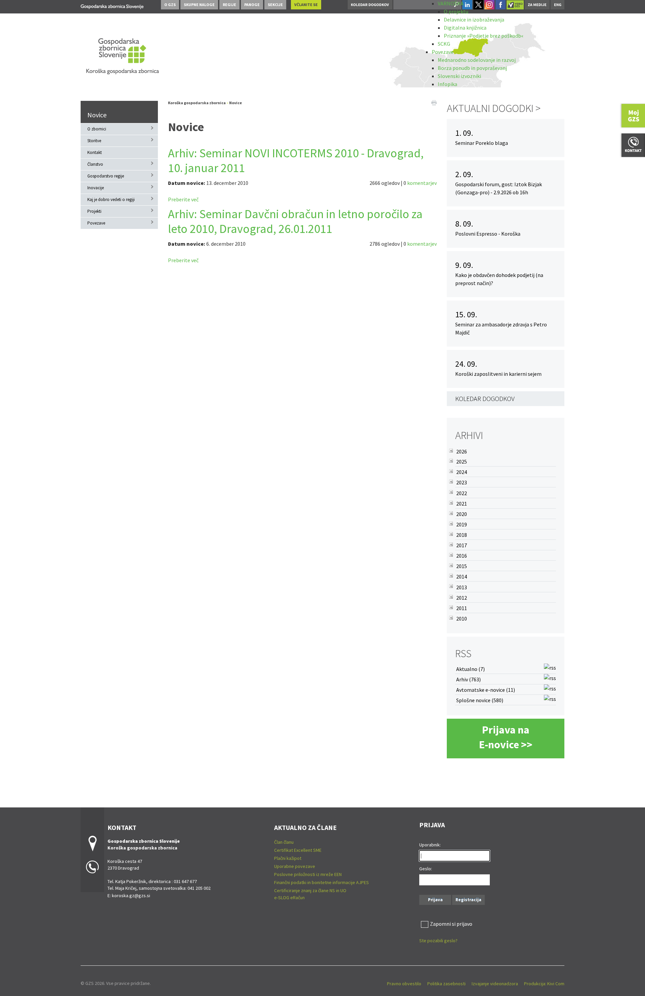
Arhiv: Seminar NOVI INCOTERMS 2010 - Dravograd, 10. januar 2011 (296, 160)
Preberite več (183, 199)
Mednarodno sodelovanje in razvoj (477, 59)
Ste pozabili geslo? (438, 941)
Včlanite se (306, 4)
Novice (96, 115)
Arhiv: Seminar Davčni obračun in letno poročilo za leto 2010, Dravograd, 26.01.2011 (295, 221)
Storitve (94, 141)
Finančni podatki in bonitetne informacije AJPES (321, 882)
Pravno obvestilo (404, 984)
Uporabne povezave (294, 866)
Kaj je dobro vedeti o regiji (111, 199)
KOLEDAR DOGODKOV (485, 398)
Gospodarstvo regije (105, 176)
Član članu (284, 842)
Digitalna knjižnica (465, 27)
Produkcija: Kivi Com (544, 984)
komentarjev (422, 183)
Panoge (252, 4)
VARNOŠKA (451, 3)
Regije (229, 4)
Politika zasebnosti (446, 984)
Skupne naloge (199, 4)
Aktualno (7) (470, 669)
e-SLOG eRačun (289, 897)
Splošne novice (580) (479, 700)
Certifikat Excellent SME (297, 850)
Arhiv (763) (468, 679)
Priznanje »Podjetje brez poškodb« (483, 35)
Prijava (435, 900)
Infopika (447, 84)
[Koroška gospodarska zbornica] (112, 5)
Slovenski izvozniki (459, 76)
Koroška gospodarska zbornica (197, 102)
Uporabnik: (430, 845)
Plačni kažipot (287, 858)
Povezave (443, 51)
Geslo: (425, 869)
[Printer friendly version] (434, 102)
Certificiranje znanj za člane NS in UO (310, 890)
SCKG (444, 43)
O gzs (170, 4)
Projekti (94, 211)
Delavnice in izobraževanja (474, 19)
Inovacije (95, 188)
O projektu (456, 11)
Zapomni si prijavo (451, 923)
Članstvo (95, 164)
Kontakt (94, 152)
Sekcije (275, 4)
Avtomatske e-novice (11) (485, 689)
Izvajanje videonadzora (495, 984)
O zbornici (96, 129)
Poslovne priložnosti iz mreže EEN (308, 874)
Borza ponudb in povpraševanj (472, 68)
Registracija (468, 900)
